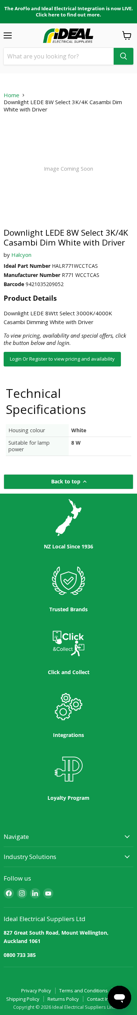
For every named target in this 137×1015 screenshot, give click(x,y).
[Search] (123, 56)
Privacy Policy (36, 990)
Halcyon (21, 254)
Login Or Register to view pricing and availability (62, 359)
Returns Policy (63, 999)
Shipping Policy (22, 999)
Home (11, 95)
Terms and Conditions (83, 990)
